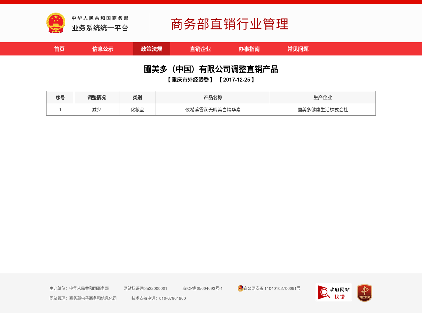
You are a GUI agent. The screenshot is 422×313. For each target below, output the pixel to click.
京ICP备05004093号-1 (202, 288)
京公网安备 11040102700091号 (272, 288)
